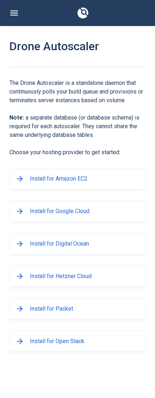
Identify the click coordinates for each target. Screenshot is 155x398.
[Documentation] (83, 13)
